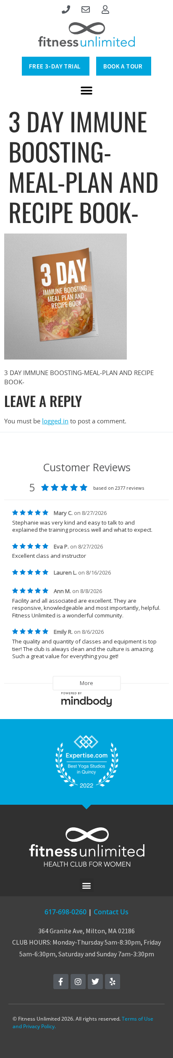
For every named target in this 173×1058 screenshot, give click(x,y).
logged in (55, 421)
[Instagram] (78, 981)
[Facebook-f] (60, 981)
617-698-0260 (65, 911)
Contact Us (111, 911)
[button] (86, 90)
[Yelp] (112, 981)
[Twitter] (95, 981)
